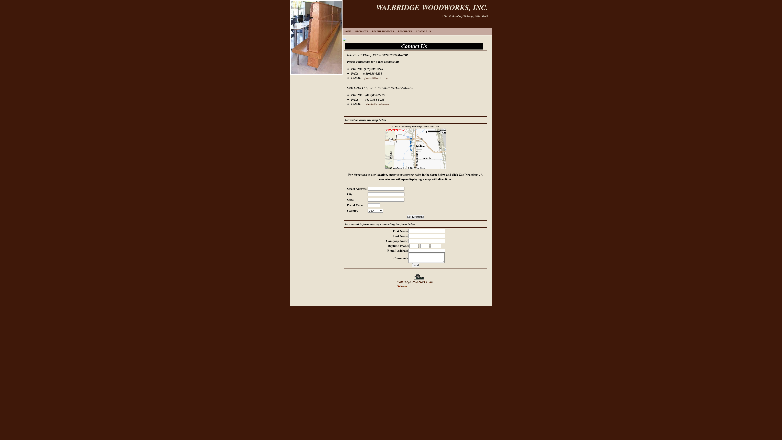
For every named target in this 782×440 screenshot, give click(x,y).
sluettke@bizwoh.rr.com (377, 104)
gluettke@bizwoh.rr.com (376, 78)
